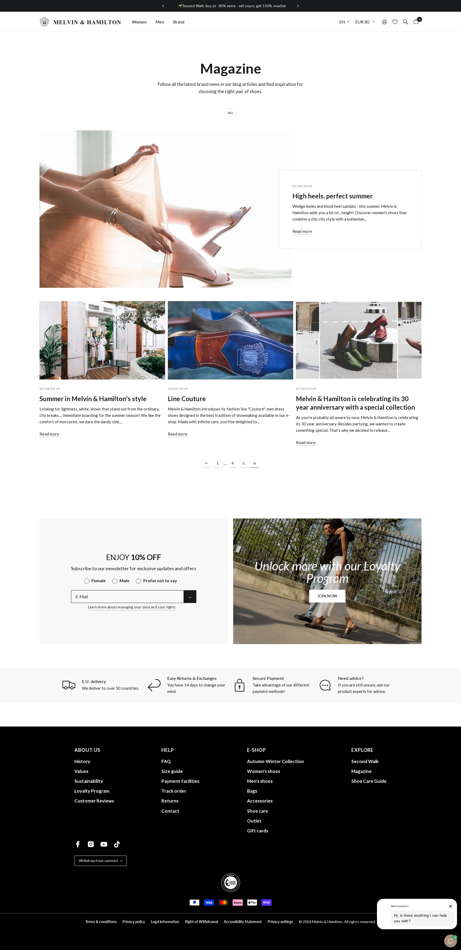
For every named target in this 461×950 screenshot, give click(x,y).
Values (81, 771)
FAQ (166, 761)
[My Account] (384, 22)
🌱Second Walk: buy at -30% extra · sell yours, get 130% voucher (230, 6)
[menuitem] (139, 21)
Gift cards (257, 830)
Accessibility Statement (243, 921)
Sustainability (88, 781)
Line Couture (187, 398)
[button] (327, 596)
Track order (173, 791)
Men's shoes (260, 781)
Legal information (165, 921)
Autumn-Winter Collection (275, 761)
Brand (178, 21)
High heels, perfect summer (332, 196)
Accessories (260, 801)
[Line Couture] (230, 340)
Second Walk (365, 761)
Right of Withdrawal (201, 921)
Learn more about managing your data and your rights (131, 607)
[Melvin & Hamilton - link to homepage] (80, 21)
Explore (362, 750)
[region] (230, 6)
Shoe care (257, 811)
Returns (169, 801)
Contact (170, 811)
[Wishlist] (395, 22)
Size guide (172, 771)
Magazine (361, 771)
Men (160, 21)
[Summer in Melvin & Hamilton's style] (102, 340)
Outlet (254, 821)
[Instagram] (91, 844)
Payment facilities (180, 781)
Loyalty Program (91, 791)
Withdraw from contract (98, 861)
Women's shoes (263, 771)
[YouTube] (104, 844)
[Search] (405, 22)
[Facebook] (77, 844)
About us (87, 750)
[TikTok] (117, 844)
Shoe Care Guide (369, 781)
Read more (302, 231)
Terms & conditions (101, 921)
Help (167, 750)
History (82, 761)
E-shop (256, 750)
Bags (252, 791)
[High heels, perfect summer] (165, 209)
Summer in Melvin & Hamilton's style (92, 398)
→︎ (190, 596)
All (230, 112)
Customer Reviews (94, 801)
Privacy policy (133, 921)
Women (139, 21)
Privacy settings (280, 921)
